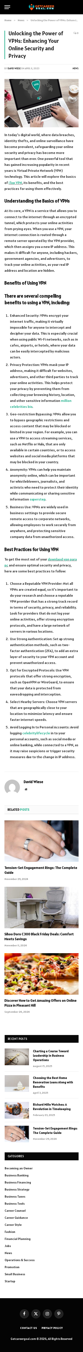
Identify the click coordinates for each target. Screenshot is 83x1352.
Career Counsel (15, 1211)
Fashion (10, 1232)
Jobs (8, 1246)
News (76, 68)
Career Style (13, 1225)
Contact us (28, 1327)
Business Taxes (15, 1196)
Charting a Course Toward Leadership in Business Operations (51, 1055)
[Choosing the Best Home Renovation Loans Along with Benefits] (17, 1083)
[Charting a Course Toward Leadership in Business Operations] (17, 1056)
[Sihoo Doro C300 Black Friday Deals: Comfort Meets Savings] (41, 907)
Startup (10, 1281)
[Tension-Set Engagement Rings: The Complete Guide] (41, 841)
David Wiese (14, 68)
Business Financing (18, 1182)
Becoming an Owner (19, 1168)
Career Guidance (16, 1218)
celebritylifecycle (36, 733)
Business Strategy (17, 1189)
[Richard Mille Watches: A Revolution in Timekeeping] (17, 1110)
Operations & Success (20, 1260)
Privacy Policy (52, 1327)
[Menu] (7, 7)
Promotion (12, 1267)
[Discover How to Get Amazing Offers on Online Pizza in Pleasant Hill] (41, 974)
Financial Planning (18, 1239)
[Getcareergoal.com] (41, 7)
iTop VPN (15, 182)
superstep (37, 499)
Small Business (15, 1274)
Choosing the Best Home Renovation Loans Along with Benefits (53, 1082)
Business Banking (17, 1175)
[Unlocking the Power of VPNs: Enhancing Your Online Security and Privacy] (41, 103)
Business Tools (15, 1204)
